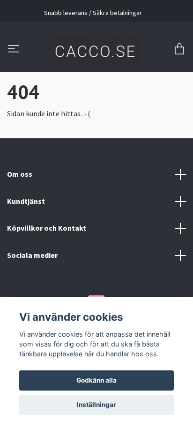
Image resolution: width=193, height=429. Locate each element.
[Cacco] (95, 49)
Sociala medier (32, 255)
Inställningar (96, 404)
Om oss (19, 174)
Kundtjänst (26, 201)
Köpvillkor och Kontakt (46, 228)
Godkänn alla (96, 380)
